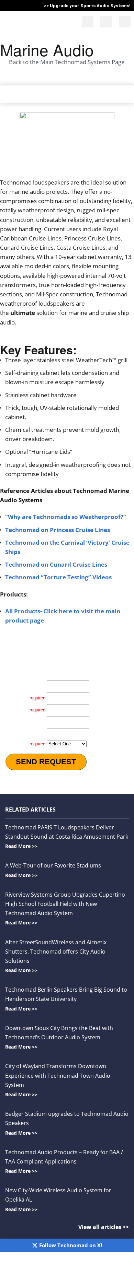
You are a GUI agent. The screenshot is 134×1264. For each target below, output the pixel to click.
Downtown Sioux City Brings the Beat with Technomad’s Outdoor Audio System (59, 1037)
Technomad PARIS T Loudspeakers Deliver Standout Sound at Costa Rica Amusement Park (66, 836)
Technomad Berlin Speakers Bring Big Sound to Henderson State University (66, 999)
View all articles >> (103, 1226)
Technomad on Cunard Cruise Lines (56, 564)
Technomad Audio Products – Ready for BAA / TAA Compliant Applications (64, 1161)
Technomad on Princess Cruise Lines (57, 530)
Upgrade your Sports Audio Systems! (90, 5)
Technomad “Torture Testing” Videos (58, 577)
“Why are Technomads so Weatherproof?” (65, 517)
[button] (87, 21)
